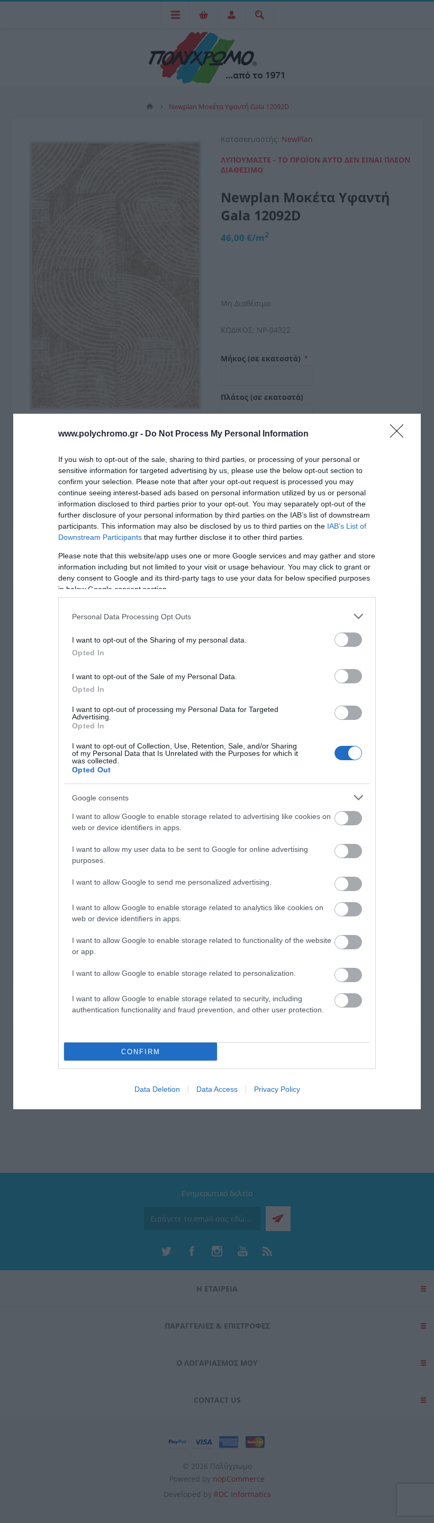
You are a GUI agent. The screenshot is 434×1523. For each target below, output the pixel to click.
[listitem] (217, 616)
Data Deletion (157, 1089)
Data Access (217, 1089)
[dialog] (217, 761)
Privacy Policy (277, 1089)
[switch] (348, 640)
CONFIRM (140, 1052)
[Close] (400, 434)
